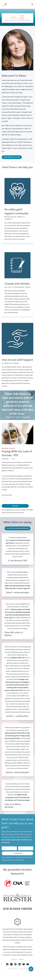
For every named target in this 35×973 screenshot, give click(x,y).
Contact (21, 959)
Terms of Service (12, 969)
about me (14, 959)
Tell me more (17, 853)
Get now (15, 506)
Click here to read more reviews (17, 528)
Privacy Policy (23, 969)
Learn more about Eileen (11, 157)
